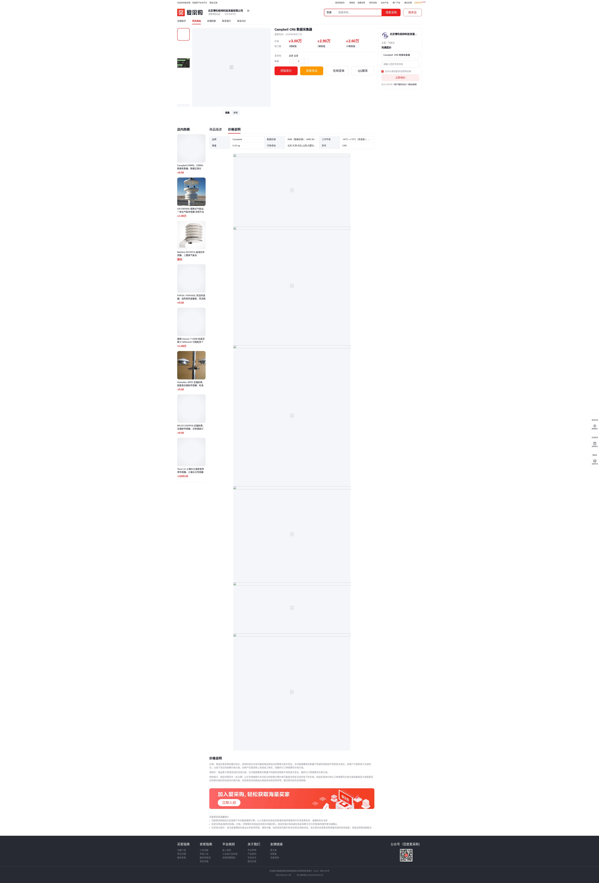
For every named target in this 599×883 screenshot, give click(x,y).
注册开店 (418, 3)
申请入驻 (204, 854)
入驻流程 (204, 850)
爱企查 (273, 850)
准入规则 (226, 850)
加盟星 (273, 854)
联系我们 (226, 21)
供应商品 (196, 21)
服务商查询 (205, 857)
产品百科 (252, 854)
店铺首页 (181, 21)
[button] (183, 105)
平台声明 (252, 850)
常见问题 (181, 854)
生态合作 (252, 857)
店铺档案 (211, 21)
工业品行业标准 (230, 854)
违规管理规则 (228, 857)
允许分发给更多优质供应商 (397, 71)
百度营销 (274, 857)
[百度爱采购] (189, 12)
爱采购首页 (340, 3)
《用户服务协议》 (400, 84)
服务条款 (181, 857)
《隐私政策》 (413, 84)
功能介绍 (181, 850)
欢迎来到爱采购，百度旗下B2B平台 (192, 3)
